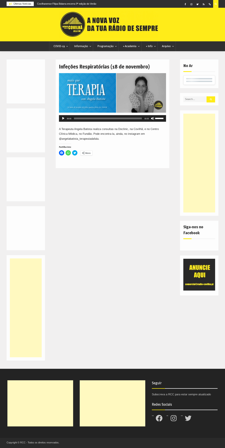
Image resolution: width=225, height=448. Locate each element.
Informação (81, 46)
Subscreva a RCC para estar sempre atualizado (181, 394)
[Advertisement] (199, 163)
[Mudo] (152, 118)
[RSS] (203, 4)
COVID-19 (59, 46)
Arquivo (166, 46)
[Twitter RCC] (197, 4)
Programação (105, 46)
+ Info (149, 46)
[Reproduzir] (63, 118)
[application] (112, 118)
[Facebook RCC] (185, 4)
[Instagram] (191, 4)
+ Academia (129, 46)
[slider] (159, 118)
